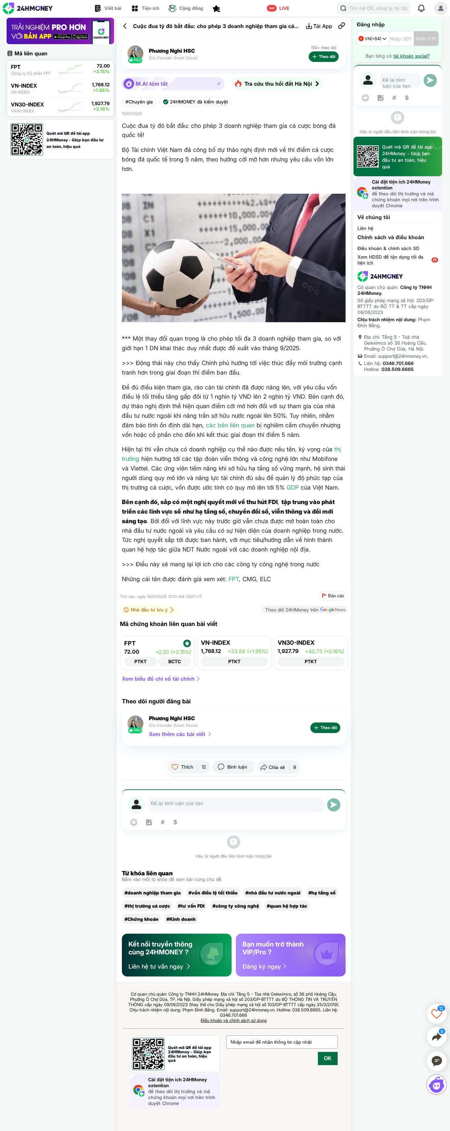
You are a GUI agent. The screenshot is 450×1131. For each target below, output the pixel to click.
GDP (293, 487)
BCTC (174, 661)
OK (328, 1058)
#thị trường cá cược (147, 906)
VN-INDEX (215, 642)
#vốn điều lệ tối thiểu (213, 892)
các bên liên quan (230, 425)
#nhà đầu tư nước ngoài (272, 892)
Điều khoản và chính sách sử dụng (234, 1020)
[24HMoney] (28, 8)
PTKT (140, 661)
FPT (234, 579)
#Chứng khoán (141, 919)
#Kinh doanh (181, 919)
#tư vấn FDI (191, 906)
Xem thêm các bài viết (177, 734)
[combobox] (373, 38)
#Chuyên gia (139, 101)
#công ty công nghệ (235, 906)
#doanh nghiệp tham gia (153, 892)
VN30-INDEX (296, 642)
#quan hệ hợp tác (287, 906)
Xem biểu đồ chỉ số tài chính (158, 679)
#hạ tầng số (322, 892)
